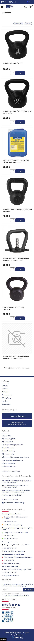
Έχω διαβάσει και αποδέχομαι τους (16, 594)
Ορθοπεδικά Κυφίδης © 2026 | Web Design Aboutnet (16, 634)
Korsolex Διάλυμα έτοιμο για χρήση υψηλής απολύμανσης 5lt (16, 161)
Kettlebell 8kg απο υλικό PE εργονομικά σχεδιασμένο (17, 112)
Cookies (3, 639)
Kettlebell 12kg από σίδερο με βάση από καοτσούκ (17, 210)
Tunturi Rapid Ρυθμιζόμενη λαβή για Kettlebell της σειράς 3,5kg (16, 259)
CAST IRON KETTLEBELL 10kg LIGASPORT (13, 308)
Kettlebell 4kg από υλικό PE (13, 63)
